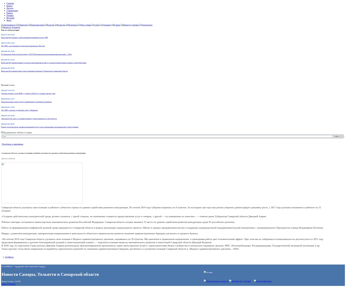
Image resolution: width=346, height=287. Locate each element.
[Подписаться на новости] (216, 281)
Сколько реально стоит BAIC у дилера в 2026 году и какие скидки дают (28, 93)
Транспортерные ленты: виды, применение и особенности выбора (26, 102)
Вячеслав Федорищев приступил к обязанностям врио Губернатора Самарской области (34, 71)
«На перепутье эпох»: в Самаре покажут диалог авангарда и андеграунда (29, 118)
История (10, 18)
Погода (9, 8)
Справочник (12, 10)
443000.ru (9, 257)
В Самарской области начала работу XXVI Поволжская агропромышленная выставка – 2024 (36, 54)
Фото (8, 20)
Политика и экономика (12, 144)
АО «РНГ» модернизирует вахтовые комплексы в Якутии (23, 46)
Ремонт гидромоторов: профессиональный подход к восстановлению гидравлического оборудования (39, 127)
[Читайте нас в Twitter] (240, 281)
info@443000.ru (9, 284)
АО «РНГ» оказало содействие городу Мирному (19, 110)
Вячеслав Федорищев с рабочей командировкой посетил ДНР (24, 37)
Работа (9, 13)
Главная (10, 3)
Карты (9, 6)
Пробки (10, 15)
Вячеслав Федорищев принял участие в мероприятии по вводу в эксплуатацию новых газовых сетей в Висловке (43, 62)
